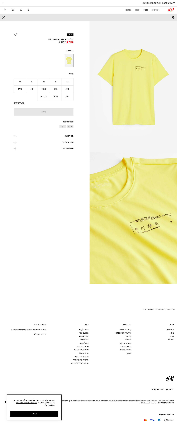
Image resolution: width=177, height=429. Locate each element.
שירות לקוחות (83, 329)
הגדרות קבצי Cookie (79, 363)
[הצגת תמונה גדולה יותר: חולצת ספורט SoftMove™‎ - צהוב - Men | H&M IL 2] (133, 218)
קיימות (128, 336)
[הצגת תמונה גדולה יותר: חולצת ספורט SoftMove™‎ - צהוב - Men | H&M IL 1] (133, 86)
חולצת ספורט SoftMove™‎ (154, 309)
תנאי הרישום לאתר (81, 356)
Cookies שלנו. (49, 405)
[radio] (69, 60)
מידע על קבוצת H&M (123, 333)
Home (128, 10)
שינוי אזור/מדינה (157, 389)
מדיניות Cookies (81, 349)
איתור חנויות (83, 336)
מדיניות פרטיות (82, 346)
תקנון (129, 353)
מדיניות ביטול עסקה (80, 360)
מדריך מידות (19, 103)
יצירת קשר (84, 339)
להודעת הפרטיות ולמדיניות (26, 403)
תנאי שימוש (83, 353)
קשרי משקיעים (125, 343)
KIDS (137, 10)
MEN (145, 10)
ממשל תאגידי (126, 346)
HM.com (171, 309)
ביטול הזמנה (83, 343)
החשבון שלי (83, 333)
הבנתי (34, 414)
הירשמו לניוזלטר (39, 334)
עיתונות (128, 339)
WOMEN (155, 10)
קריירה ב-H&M (125, 329)
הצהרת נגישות (125, 349)
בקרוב (43, 112)
